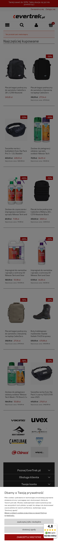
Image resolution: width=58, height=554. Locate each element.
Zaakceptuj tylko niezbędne (29, 522)
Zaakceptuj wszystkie (29, 537)
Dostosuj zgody (29, 530)
